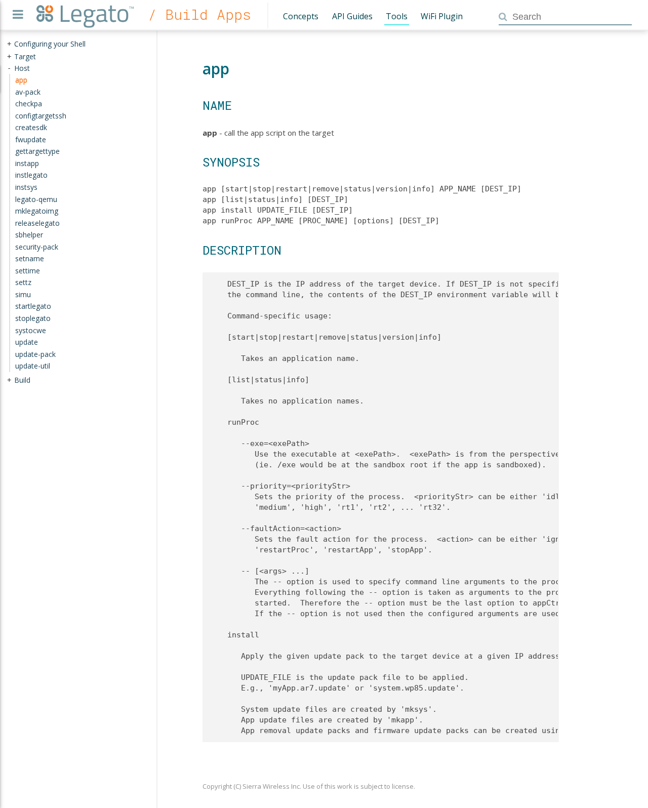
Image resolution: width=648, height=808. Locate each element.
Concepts (300, 16)
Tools (397, 16)
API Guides (352, 16)
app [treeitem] (21, 80)
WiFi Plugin (442, 16)
